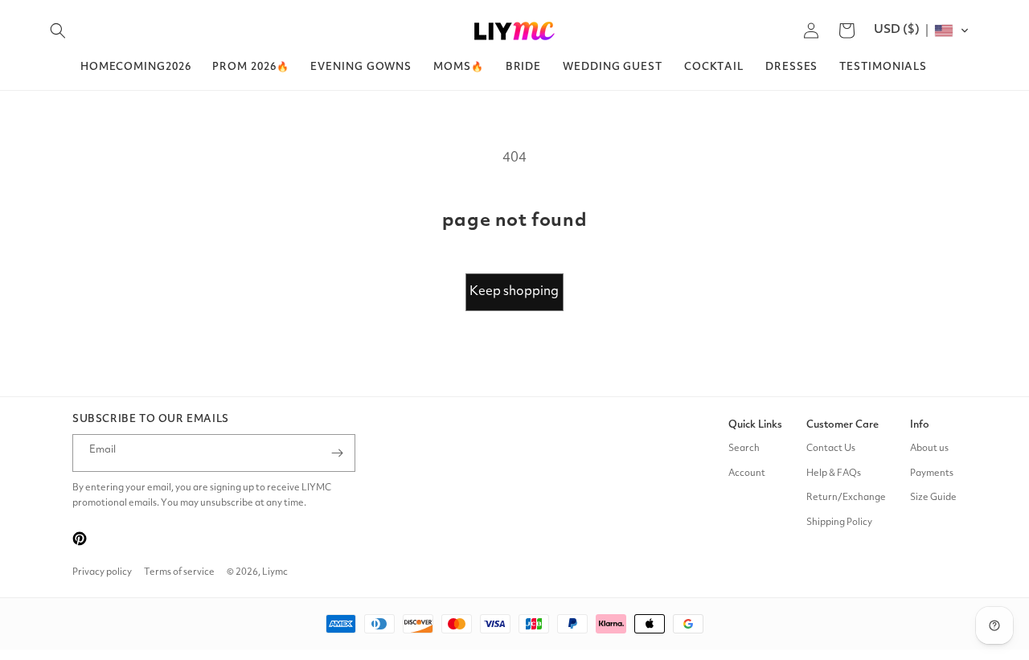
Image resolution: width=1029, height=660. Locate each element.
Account (746, 473)
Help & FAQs (833, 473)
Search (744, 448)
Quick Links (755, 425)
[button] (58, 30)
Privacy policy (102, 572)
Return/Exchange (846, 497)
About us (929, 448)
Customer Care (842, 425)
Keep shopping (514, 291)
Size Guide (933, 497)
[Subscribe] (337, 453)
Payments (931, 473)
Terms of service (179, 572)
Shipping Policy (839, 522)
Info (919, 425)
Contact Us (830, 448)
